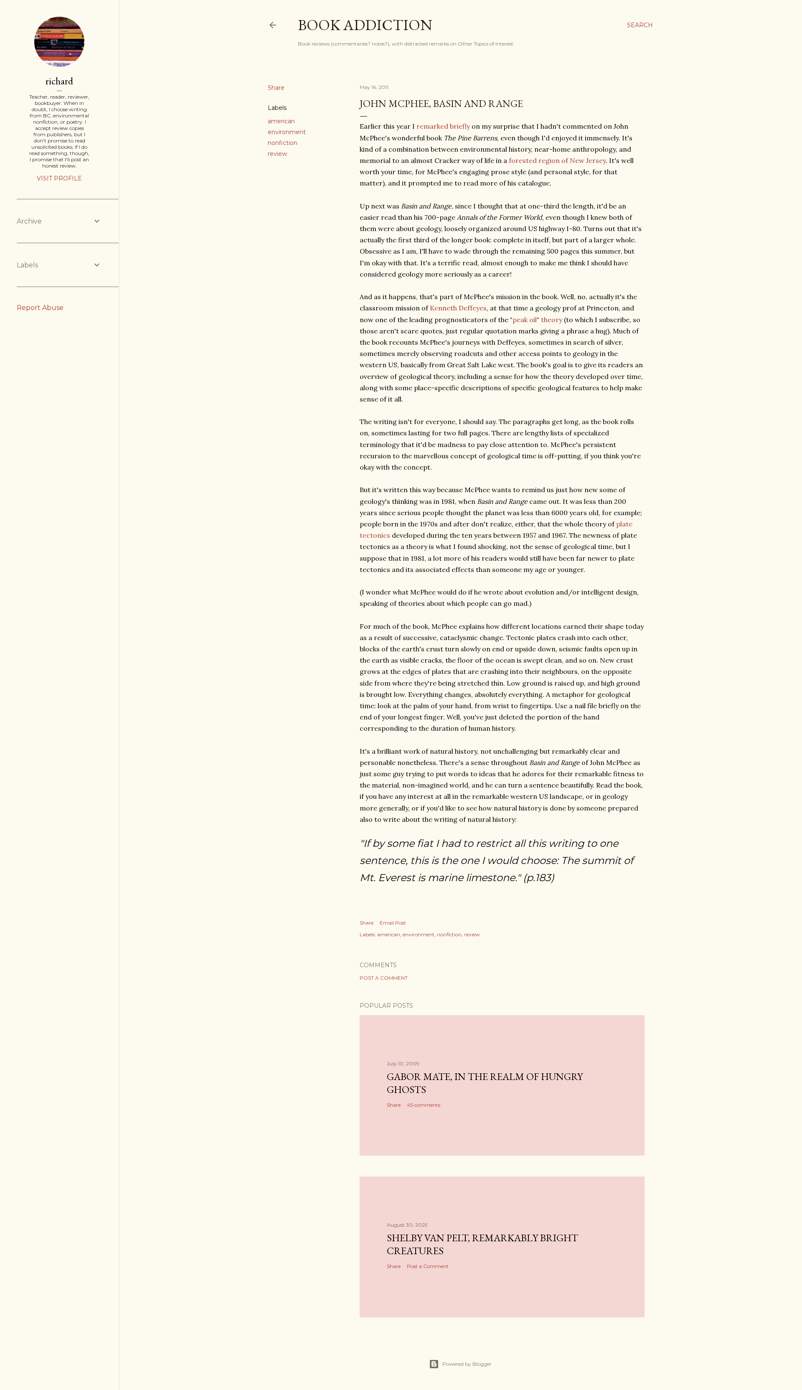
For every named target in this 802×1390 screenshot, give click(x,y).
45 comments (423, 1105)
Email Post (393, 923)
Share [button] (276, 87)
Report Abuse (40, 308)
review (277, 154)
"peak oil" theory (536, 319)
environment (287, 132)
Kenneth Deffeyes (458, 308)
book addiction (365, 25)
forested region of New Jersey (557, 160)
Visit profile (59, 178)
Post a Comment (384, 978)
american (281, 121)
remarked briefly (443, 126)
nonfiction (282, 143)
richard (59, 80)
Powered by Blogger (467, 1364)
